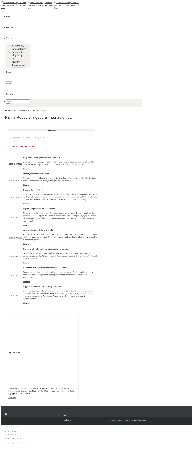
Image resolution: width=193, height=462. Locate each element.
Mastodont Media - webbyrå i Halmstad (132, 420)
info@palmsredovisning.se (20, 443)
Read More (12, 398)
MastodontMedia (18, 110)
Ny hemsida (14, 352)
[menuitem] (8, 16)
